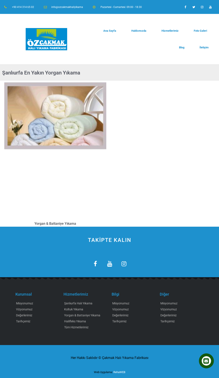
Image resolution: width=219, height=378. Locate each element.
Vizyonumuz (24, 309)
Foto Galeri (200, 30)
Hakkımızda (138, 30)
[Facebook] (185, 7)
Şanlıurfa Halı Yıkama (78, 303)
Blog (181, 47)
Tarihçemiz (23, 321)
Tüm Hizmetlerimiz (76, 327)
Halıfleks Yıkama (75, 321)
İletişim (204, 47)
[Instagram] (202, 7)
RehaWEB (119, 372)
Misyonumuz (24, 303)
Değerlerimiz (24, 315)
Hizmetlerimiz (170, 30)
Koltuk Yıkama (73, 309)
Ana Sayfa (109, 30)
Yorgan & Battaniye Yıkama (55, 224)
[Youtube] (210, 7)
